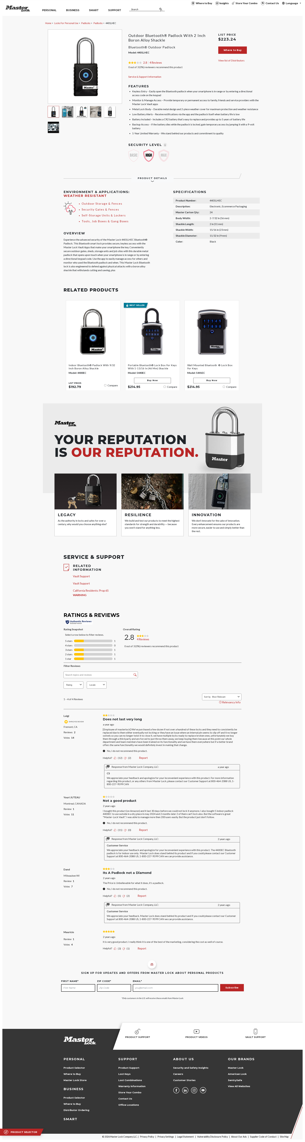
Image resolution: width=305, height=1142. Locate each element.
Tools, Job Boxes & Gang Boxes (105, 221)
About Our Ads (239, 1136)
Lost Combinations (130, 1080)
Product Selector (74, 1067)
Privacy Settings (165, 1136)
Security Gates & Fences (100, 209)
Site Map (284, 1136)
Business (74, 1089)
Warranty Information (132, 1086)
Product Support (128, 1067)
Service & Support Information (144, 76)
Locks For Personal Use (66, 23)
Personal (74, 1059)
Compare (113, 385)
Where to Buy (72, 1074)
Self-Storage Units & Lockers (104, 215)
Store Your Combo (129, 1092)
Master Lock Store (75, 1080)
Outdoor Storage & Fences (102, 203)
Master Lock (235, 1067)
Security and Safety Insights (190, 1067)
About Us (183, 1059)
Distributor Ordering (76, 1110)
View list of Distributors (231, 60)
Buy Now (152, 380)
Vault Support (81, 576)
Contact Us (125, 1098)
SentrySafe (235, 1080)
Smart (70, 1119)
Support (127, 1059)
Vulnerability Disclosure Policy (212, 1136)
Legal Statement (185, 1136)
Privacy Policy (147, 1136)
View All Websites (239, 1086)
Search (134, 9)
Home (48, 23)
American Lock (237, 1074)
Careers (178, 1074)
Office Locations (128, 1104)
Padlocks (85, 23)
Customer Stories (184, 1080)
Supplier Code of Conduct (263, 1136)
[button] (232, 50)
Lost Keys (124, 1074)
